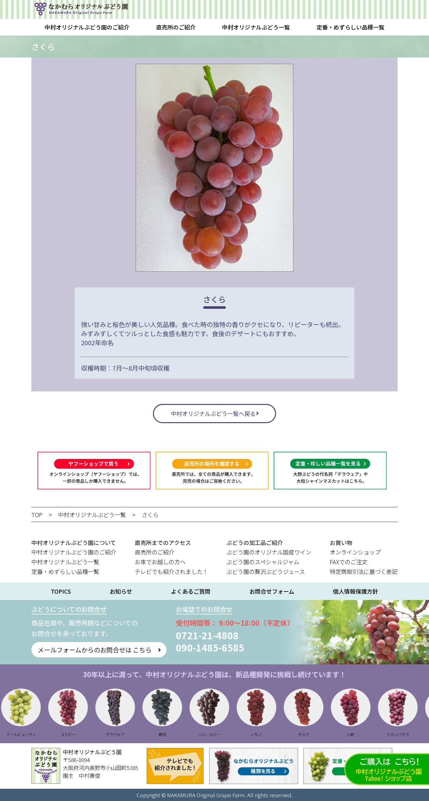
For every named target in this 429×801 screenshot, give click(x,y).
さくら (150, 514)
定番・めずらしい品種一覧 (350, 27)
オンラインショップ (355, 552)
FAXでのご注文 (348, 562)
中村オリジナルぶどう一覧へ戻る (213, 413)
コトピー (49, 734)
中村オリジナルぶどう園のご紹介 (87, 27)
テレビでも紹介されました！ (171, 571)
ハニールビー (190, 734)
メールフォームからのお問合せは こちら (95, 649)
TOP (36, 514)
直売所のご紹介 (176, 27)
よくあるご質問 (190, 591)
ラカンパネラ (379, 734)
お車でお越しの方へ (160, 562)
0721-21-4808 (207, 635)
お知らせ (121, 591)
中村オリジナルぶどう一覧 (256, 27)
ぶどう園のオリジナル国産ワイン (268, 552)
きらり (285, 734)
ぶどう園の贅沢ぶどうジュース (265, 571)
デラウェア (96, 734)
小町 (332, 734)
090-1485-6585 (210, 647)
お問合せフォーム (271, 591)
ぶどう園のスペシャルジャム (262, 562)
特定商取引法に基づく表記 (364, 571)
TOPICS (61, 591)
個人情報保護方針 (355, 591)
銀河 (143, 734)
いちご (237, 734)
